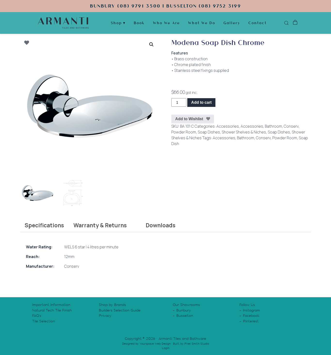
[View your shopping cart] (295, 23)
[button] (151, 44)
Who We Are (166, 22)
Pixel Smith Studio (196, 344)
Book (139, 22)
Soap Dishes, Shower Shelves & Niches (232, 132)
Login (165, 348)
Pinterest (251, 321)
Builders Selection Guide (120, 310)
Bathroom (273, 126)
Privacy (105, 315)
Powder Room (183, 132)
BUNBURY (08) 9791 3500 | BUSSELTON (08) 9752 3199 (165, 6)
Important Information (51, 304)
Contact (257, 22)
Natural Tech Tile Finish (52, 310)
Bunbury (183, 310)
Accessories (227, 126)
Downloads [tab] (160, 225)
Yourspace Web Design (155, 344)
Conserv (291, 126)
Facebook (251, 315)
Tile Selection (43, 321)
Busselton (184, 315)
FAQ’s (36, 315)
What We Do (201, 22)
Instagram (251, 310)
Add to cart (201, 102)
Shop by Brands (112, 304)
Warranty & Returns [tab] (100, 225)
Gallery (231, 22)
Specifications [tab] (44, 225)
